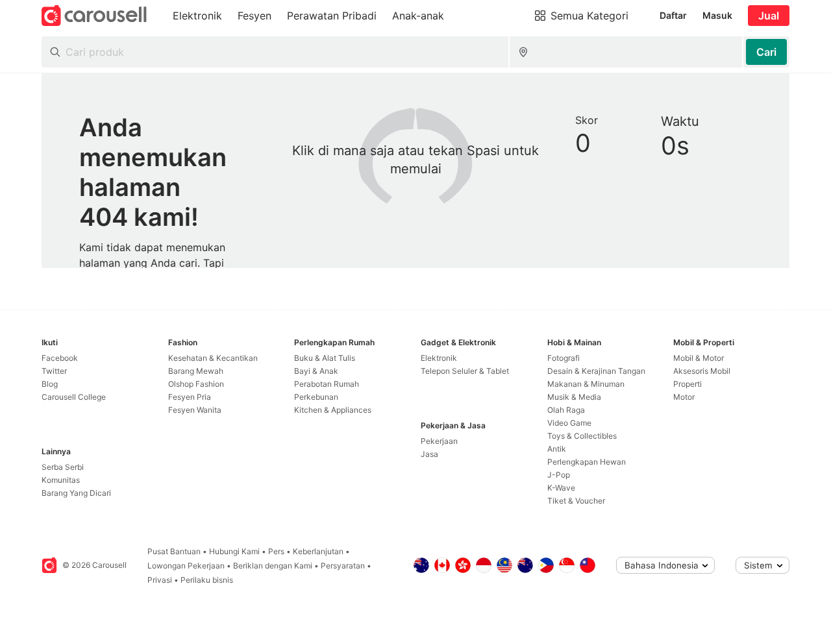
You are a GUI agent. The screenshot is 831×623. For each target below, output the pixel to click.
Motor (684, 397)
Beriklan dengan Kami (272, 565)
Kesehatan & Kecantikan (213, 358)
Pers (276, 551)
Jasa (429, 454)
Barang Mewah (195, 371)
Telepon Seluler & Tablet (465, 371)
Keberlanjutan (318, 551)
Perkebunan (316, 397)
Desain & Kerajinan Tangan (596, 371)
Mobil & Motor (698, 358)
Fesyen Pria (189, 397)
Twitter (54, 371)
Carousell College (74, 397)
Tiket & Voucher (576, 501)
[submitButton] (766, 52)
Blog (50, 384)
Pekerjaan (439, 441)
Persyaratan (343, 565)
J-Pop (558, 475)
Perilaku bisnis (206, 580)
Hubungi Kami (234, 551)
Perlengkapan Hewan (586, 462)
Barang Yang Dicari (76, 493)
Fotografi (563, 358)
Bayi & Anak (316, 371)
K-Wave (561, 488)
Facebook (60, 358)
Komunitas (61, 480)
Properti (687, 384)
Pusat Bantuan (174, 551)
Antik (556, 449)
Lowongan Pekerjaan (186, 565)
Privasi (159, 580)
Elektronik (439, 358)
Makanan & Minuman (586, 384)
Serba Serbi (63, 467)
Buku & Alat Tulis (324, 358)
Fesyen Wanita (194, 410)
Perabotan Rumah (326, 384)
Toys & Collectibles (582, 436)
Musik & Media (574, 397)
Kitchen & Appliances (332, 410)
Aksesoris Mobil (701, 371)
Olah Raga (566, 410)
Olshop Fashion (196, 384)
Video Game (569, 423)
